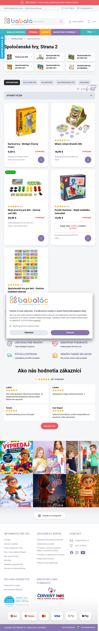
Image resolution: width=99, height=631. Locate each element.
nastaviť (37, 320)
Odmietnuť (28, 333)
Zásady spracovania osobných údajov (26, 326)
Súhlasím (70, 333)
